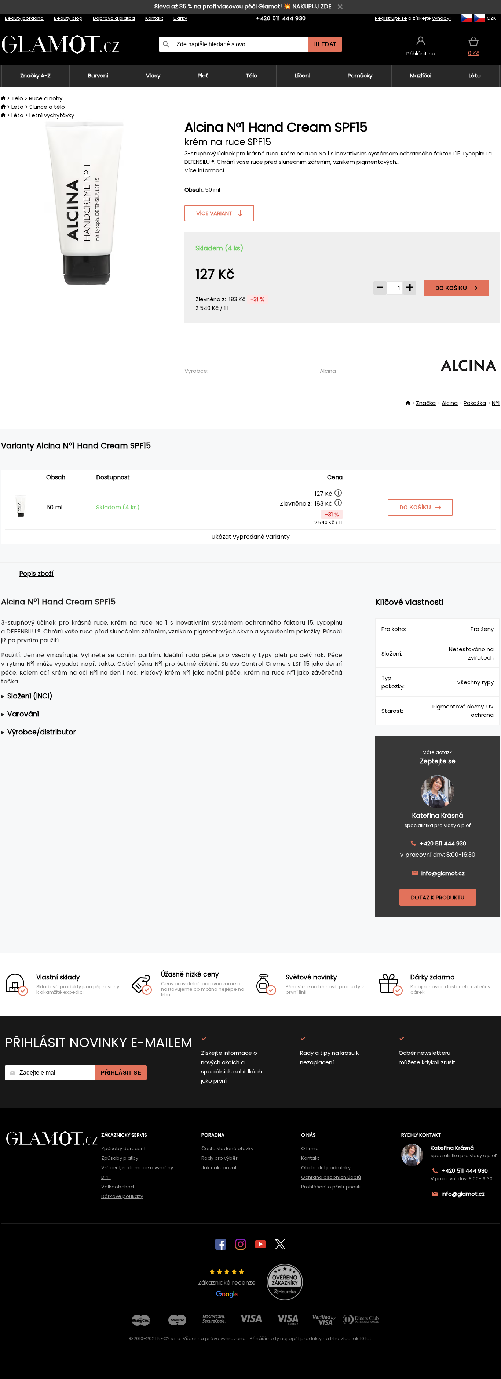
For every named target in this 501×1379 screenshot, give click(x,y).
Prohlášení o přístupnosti (331, 1186)
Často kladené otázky (227, 1148)
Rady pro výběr (219, 1158)
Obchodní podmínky (326, 1167)
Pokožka (475, 403)
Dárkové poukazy (122, 1196)
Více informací (204, 170)
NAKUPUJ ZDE (312, 6)
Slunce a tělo (47, 107)
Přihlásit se (121, 1072)
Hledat (325, 44)
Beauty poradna (24, 18)
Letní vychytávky (51, 115)
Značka (426, 403)
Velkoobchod (117, 1186)
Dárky (180, 18)
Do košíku (451, 288)
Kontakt (154, 18)
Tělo (17, 98)
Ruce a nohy (45, 98)
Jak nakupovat (219, 1167)
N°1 (496, 403)
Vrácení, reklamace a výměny (137, 1167)
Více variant (214, 213)
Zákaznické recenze (227, 1282)
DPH (106, 1177)
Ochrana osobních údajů (331, 1177)
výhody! (441, 18)
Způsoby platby (119, 1158)
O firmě (310, 1148)
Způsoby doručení (123, 1148)
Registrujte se (391, 18)
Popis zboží (36, 573)
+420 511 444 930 (281, 18)
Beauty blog (68, 18)
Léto (17, 107)
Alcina (328, 371)
